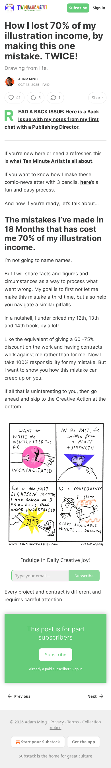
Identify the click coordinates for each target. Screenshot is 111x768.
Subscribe (78, 8)
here (85, 182)
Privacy (57, 722)
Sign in (99, 8)
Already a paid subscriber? (55, 669)
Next (92, 696)
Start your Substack (40, 741)
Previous (22, 696)
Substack (27, 756)
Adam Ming (28, 79)
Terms (73, 722)
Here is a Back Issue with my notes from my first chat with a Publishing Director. (52, 119)
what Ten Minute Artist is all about (51, 161)
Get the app (83, 741)
